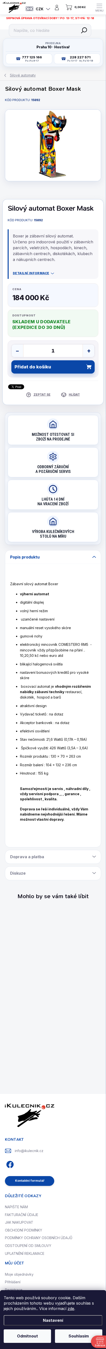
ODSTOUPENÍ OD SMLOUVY (28, 1246)
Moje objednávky (19, 1274)
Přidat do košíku (33, 366)
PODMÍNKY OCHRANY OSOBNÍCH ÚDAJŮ (38, 1238)
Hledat (84, 30)
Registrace (13, 1290)
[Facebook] (9, 1163)
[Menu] (99, 7)
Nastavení (53, 1320)
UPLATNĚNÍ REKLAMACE (24, 1253)
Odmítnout (27, 1336)
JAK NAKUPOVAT (19, 1222)
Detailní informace (31, 273)
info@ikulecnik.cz (29, 1151)
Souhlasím (79, 1336)
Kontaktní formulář (29, 1180)
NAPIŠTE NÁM (16, 1207)
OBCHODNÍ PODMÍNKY (23, 1230)
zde (71, 1308)
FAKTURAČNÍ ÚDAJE (21, 1215)
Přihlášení (12, 1282)
